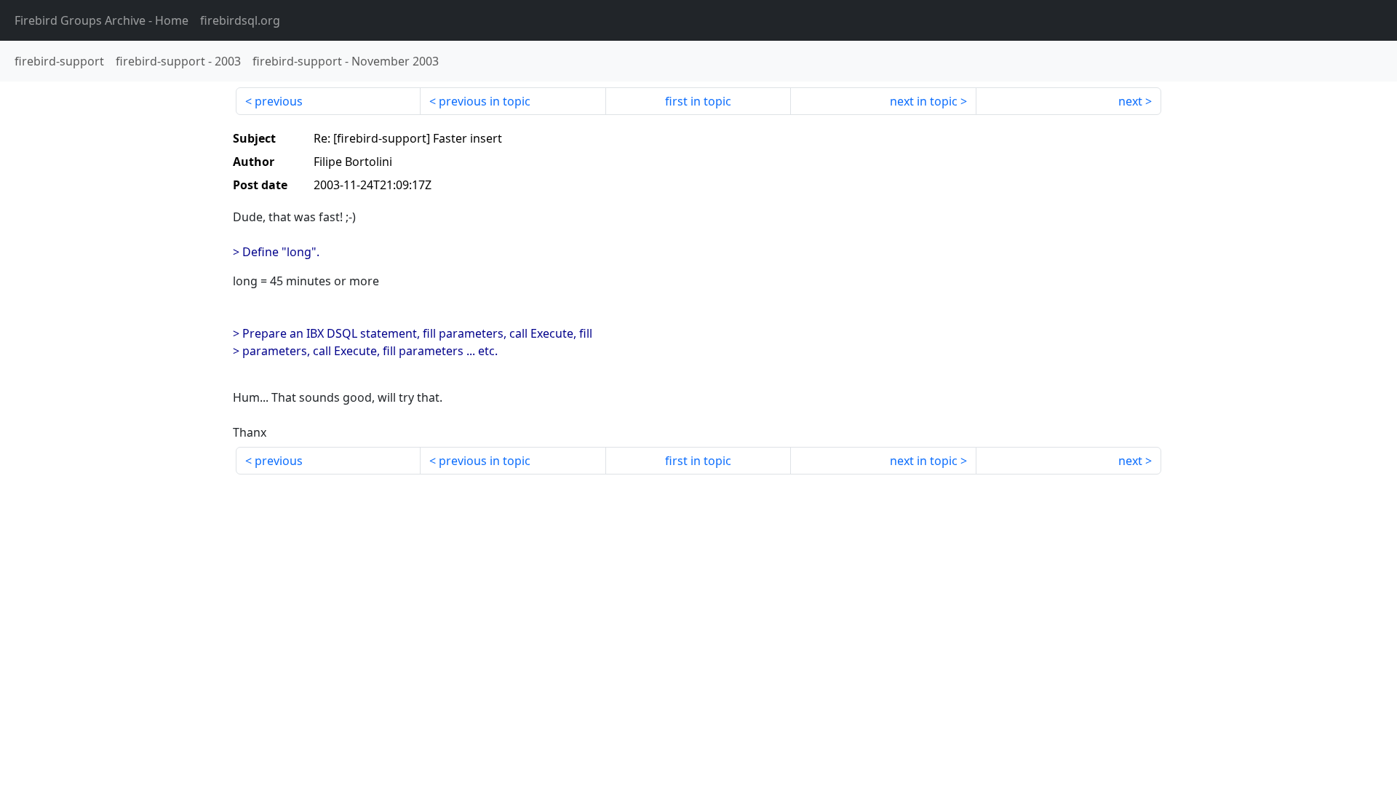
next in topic (924, 101)
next (1130, 101)
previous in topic (484, 101)
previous (279, 101)
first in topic (698, 101)
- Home (101, 20)
